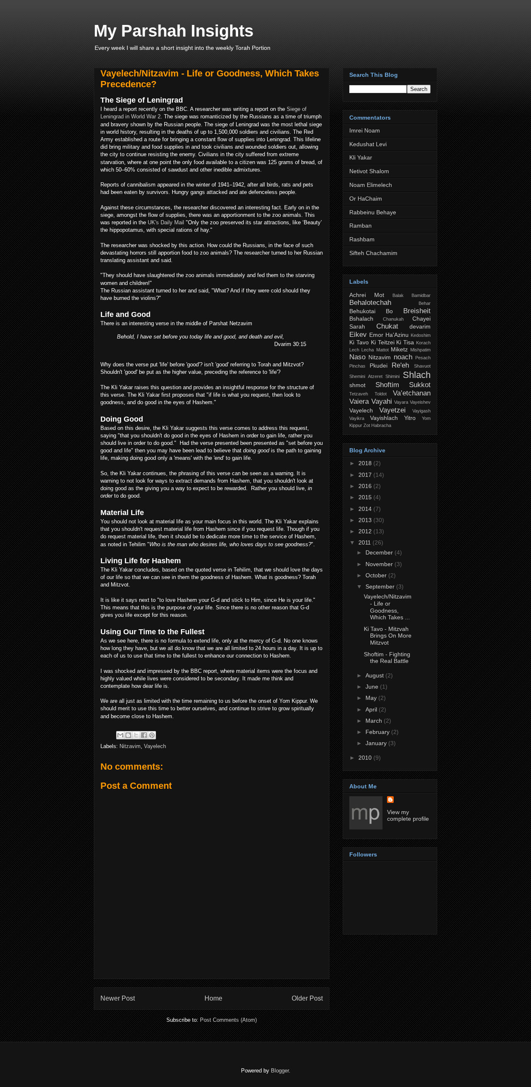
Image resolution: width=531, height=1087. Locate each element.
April (372, 709)
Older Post (307, 998)
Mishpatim (420, 349)
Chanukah (393, 319)
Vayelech (155, 746)
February (378, 732)
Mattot (382, 349)
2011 (365, 542)
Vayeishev (420, 402)
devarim (420, 326)
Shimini (392, 376)
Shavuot (422, 365)
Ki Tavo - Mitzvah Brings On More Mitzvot (388, 636)
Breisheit (417, 311)
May (371, 697)
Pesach (423, 357)
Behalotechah (370, 303)
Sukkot (420, 385)
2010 (365, 757)
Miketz (399, 349)
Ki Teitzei (383, 342)
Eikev (358, 335)
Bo (389, 311)
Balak (398, 295)
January (376, 743)
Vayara (401, 402)
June (372, 686)
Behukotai (362, 311)
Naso (357, 357)
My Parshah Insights (173, 31)
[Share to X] (136, 735)
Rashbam (362, 239)
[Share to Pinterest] (152, 735)
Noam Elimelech (370, 185)
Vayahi (381, 401)
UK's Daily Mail (167, 222)
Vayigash (421, 410)
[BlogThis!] (128, 735)
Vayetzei (392, 410)
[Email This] (120, 735)
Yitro (410, 418)
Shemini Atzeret (365, 376)
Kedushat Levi (368, 144)
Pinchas (357, 365)
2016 (365, 486)
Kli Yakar (360, 157)
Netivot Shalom (369, 171)
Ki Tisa (405, 342)
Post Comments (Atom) (228, 1020)
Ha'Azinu (397, 334)
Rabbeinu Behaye (372, 212)
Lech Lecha (361, 349)
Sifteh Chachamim (373, 253)
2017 (365, 474)
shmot (357, 385)
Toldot (381, 393)
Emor (376, 334)
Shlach (417, 375)
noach (403, 357)
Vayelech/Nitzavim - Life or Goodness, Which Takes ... (388, 607)
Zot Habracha (377, 425)
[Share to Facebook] (144, 735)
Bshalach (361, 318)
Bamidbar (421, 295)
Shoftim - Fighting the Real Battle (387, 658)
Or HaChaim (365, 198)
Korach (423, 342)
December (380, 552)
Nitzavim (130, 746)
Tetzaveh (358, 393)
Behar (425, 303)
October (376, 575)
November (380, 564)
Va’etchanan (412, 393)
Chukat (387, 326)
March (374, 720)
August (375, 675)
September (380, 586)
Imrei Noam (364, 130)
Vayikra (356, 418)
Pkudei (378, 365)
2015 (365, 497)
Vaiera (359, 401)
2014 (365, 508)
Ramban (360, 225)
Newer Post (117, 998)
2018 (365, 463)
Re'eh (400, 365)
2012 (365, 531)
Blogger (280, 1070)
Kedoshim (421, 335)
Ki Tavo (359, 342)
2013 (365, 520)
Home (213, 998)
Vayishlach (384, 418)
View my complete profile (408, 815)
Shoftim (387, 385)
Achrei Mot (366, 295)
